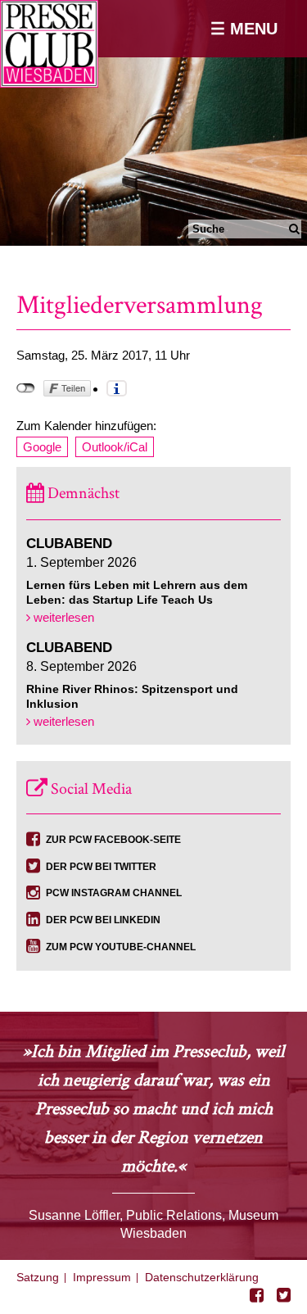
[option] (153, 123)
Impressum (102, 1277)
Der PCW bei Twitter (101, 866)
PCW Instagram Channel (114, 893)
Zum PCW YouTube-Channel (121, 947)
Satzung (37, 1277)
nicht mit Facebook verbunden (25, 388)
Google (42, 447)
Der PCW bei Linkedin (103, 920)
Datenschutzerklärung (202, 1277)
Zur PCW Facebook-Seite (113, 839)
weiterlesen (62, 617)
